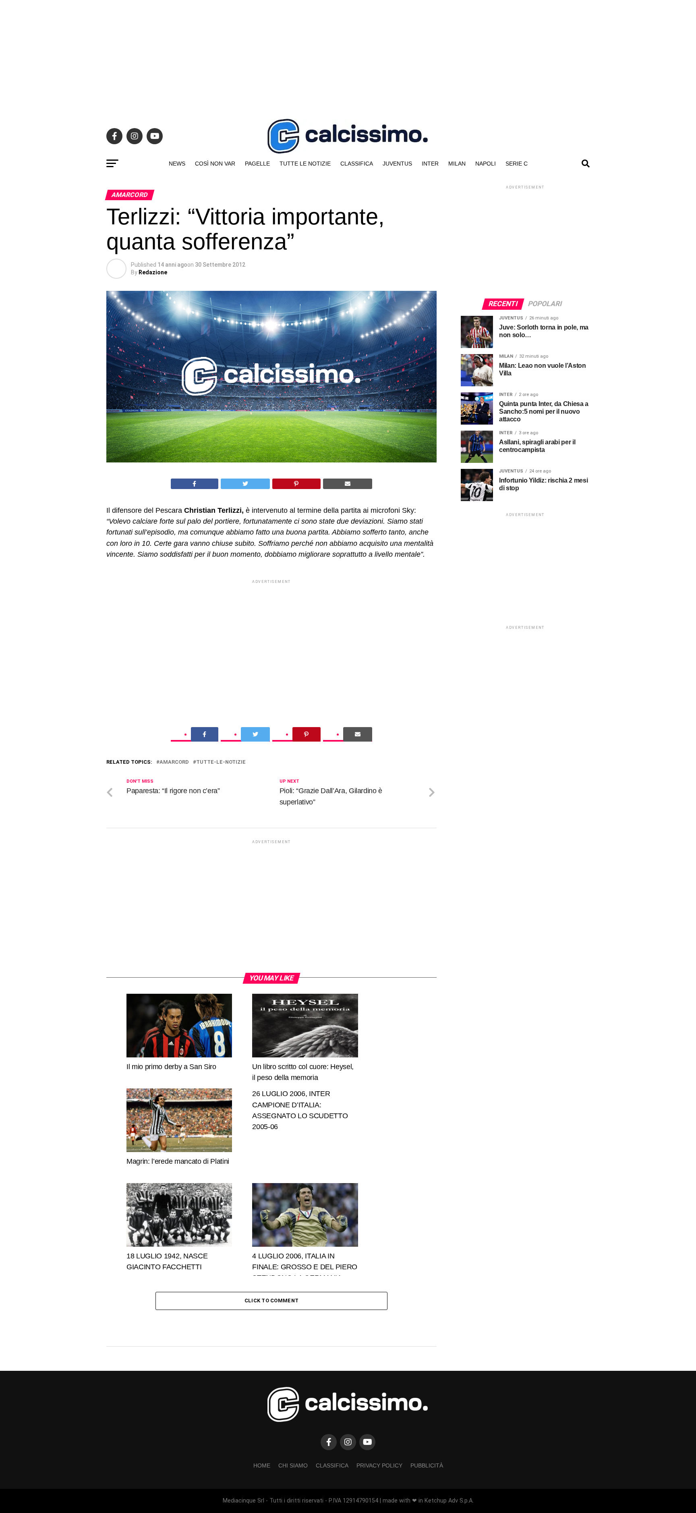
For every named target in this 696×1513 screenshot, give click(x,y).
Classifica (356, 163)
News (177, 163)
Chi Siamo (293, 1465)
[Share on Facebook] (194, 484)
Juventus (397, 163)
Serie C (516, 163)
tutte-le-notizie (221, 762)
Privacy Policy (379, 1465)
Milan (457, 163)
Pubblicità (426, 1465)
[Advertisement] (348, 56)
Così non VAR (215, 163)
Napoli (485, 163)
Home (261, 1465)
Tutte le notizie (305, 163)
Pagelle (257, 163)
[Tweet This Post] (245, 484)
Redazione (153, 272)
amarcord (174, 762)
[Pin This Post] (296, 484)
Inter (430, 163)
